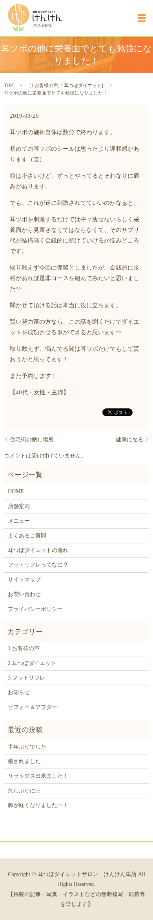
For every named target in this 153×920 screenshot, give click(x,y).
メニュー (19, 521)
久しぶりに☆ (24, 791)
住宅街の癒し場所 (32, 440)
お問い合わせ (24, 594)
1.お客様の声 (44, 85)
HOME (16, 491)
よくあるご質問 (27, 536)
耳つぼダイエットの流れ (38, 550)
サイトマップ (24, 580)
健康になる (129, 440)
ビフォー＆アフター (32, 707)
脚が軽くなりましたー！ (38, 805)
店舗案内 (19, 506)
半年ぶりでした (27, 747)
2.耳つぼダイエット (81, 85)
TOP (8, 85)
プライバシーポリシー (35, 609)
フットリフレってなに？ (38, 565)
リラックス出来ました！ (38, 776)
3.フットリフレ (26, 678)
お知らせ (19, 692)
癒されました (24, 761)
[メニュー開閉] (142, 18)
